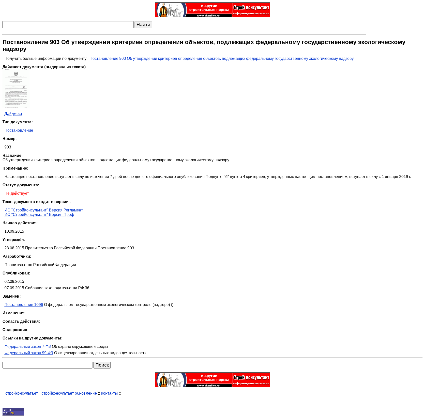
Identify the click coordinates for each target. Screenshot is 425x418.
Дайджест (13, 114)
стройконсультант (21, 393)
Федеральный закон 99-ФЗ (28, 353)
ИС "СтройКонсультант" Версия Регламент (43, 210)
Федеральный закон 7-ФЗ (27, 346)
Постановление (18, 130)
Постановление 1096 (23, 305)
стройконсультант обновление (69, 393)
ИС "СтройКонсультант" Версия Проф (39, 214)
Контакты (109, 393)
